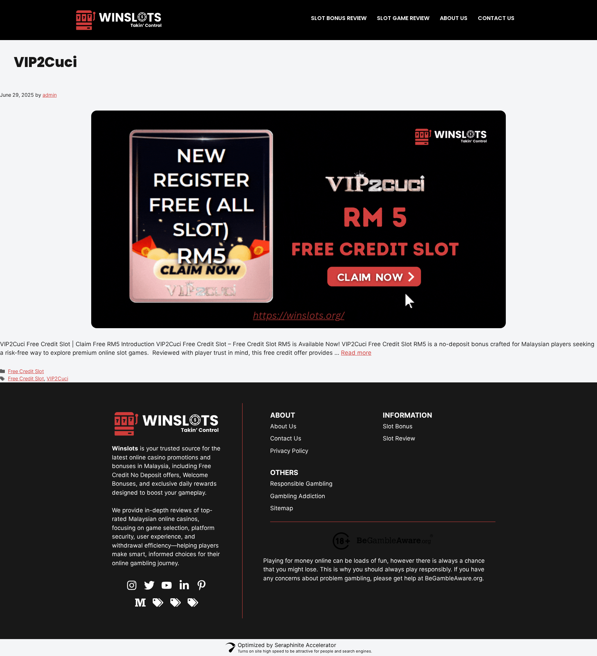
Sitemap (281, 508)
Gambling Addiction (297, 496)
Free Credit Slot (26, 371)
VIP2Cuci (57, 378)
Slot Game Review (403, 18)
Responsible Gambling (301, 483)
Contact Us (496, 18)
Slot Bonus (398, 426)
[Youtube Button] (149, 585)
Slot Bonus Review (339, 18)
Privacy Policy (289, 450)
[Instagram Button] (131, 585)
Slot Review (399, 438)
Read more (356, 352)
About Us (453, 18)
